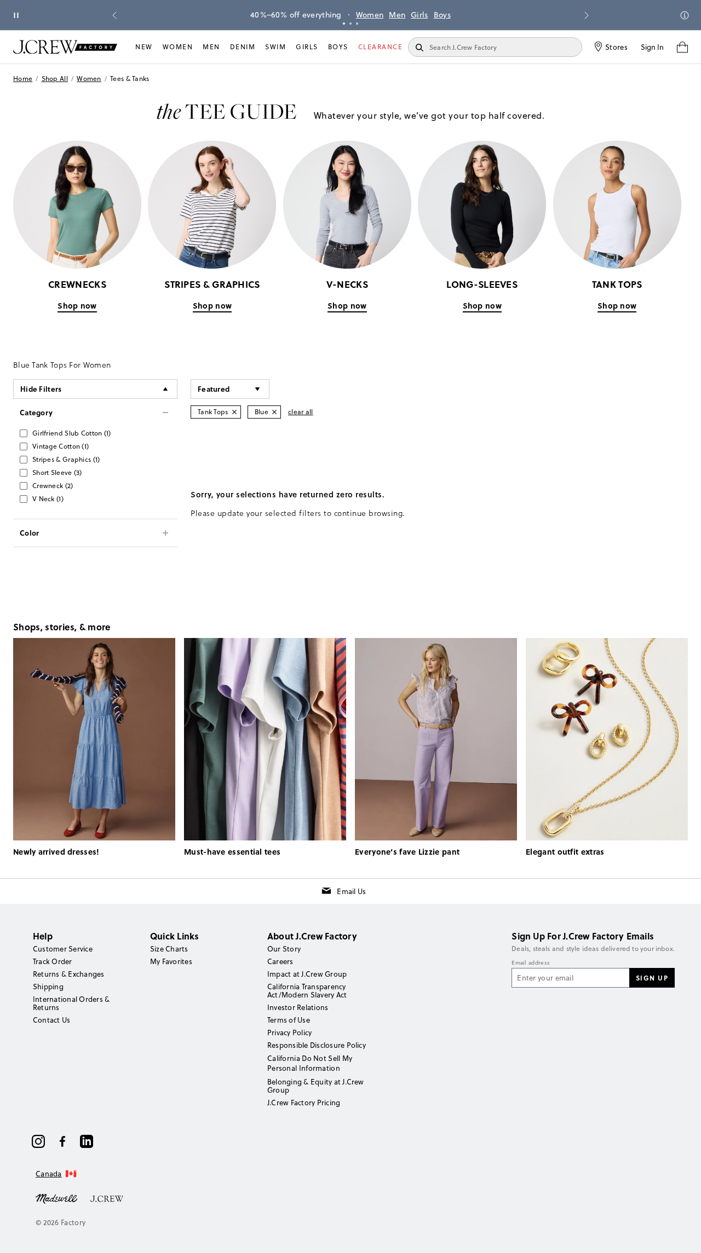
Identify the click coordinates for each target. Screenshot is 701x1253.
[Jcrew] (106, 1198)
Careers (280, 961)
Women (370, 14)
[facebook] (62, 1141)
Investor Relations (297, 1007)
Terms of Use (288, 1020)
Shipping (48, 986)
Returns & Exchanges (69, 974)
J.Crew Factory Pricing (303, 1102)
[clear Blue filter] (274, 412)
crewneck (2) (52, 485)
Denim (243, 46)
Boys (442, 14)
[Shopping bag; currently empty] (682, 47)
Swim (275, 46)
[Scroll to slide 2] (350, 23)
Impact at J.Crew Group (307, 974)
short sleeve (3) (57, 472)
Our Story (284, 949)
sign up (652, 978)
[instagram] (38, 1141)
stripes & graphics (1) (66, 459)
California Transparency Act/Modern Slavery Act (307, 991)
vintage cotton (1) (60, 446)
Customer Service (63, 949)
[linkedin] (86, 1141)
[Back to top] (682, 1234)
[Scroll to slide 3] (357, 23)
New (144, 46)
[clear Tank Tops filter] (234, 412)
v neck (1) (48, 498)
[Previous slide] (114, 15)
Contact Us (51, 1020)
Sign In (652, 47)
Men (397, 14)
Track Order (52, 961)
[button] (230, 389)
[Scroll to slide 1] (344, 23)
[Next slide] (586, 15)
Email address (531, 963)
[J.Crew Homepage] (65, 47)
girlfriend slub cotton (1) (71, 433)
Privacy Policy (289, 1032)
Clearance (380, 46)
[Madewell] (56, 1198)
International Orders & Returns (71, 1003)
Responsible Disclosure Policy (316, 1045)
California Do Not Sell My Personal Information (310, 1063)
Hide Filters (41, 389)
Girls (419, 14)
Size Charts (169, 949)
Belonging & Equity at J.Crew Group (315, 1086)
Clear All (300, 411)
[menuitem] (144, 47)
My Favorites (171, 961)
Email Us (351, 891)
